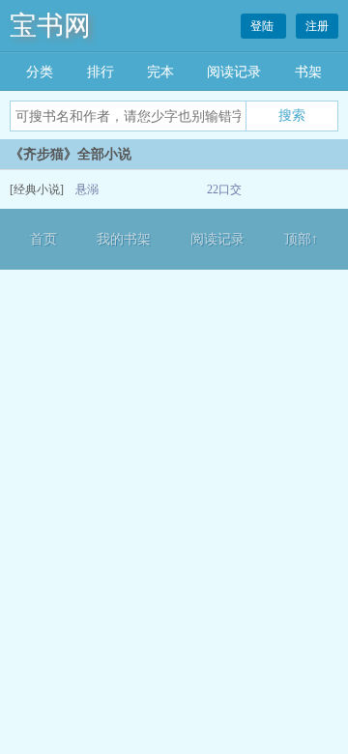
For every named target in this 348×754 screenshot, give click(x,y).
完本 (160, 72)
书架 (308, 72)
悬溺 (87, 189)
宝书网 (50, 26)
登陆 (263, 26)
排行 (100, 72)
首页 (43, 239)
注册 (317, 26)
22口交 (224, 189)
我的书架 (124, 239)
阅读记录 (234, 72)
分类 (39, 72)
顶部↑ (301, 239)
